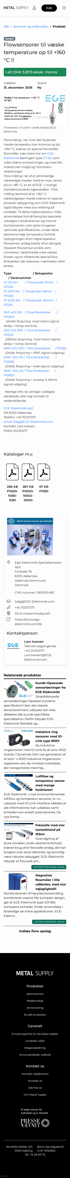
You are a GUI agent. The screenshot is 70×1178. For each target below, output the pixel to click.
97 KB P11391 (43, 489)
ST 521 (47, 158)
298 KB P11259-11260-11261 (12, 493)
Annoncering (35, 1007)
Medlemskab (35, 1000)
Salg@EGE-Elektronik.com (35, 601)
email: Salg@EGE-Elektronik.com (28, 422)
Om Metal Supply (35, 1094)
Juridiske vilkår (35, 1041)
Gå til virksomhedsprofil (32, 613)
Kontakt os (35, 1080)
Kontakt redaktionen (35, 1074)
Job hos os (35, 1087)
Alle (6, 26)
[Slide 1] (25, 117)
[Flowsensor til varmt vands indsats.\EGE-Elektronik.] (35, 109)
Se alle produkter (35, 1014)
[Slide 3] (38, 117)
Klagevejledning (35, 1048)
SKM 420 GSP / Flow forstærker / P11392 (35, 348)
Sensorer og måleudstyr (31, 26)
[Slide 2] (32, 117)
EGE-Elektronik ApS (18, 408)
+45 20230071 (34, 650)
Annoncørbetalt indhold (35, 1054)
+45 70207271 (25, 607)
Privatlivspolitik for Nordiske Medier (35, 1034)
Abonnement (35, 994)
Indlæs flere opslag (35, 931)
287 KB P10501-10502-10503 (28, 493)
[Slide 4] (45, 117)
